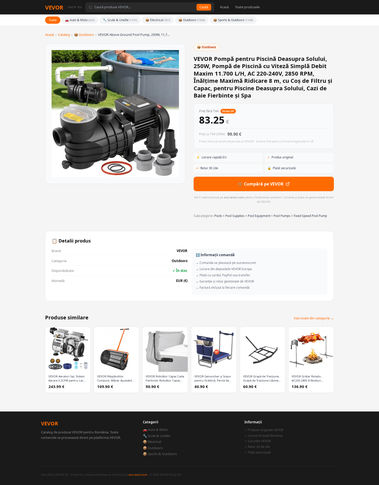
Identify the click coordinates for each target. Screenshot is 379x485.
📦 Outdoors (191, 20)
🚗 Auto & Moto (80, 20)
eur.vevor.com (138, 474)
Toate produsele (247, 7)
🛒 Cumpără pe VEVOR (261, 184)
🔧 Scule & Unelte (120, 20)
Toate (53, 20)
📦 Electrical (157, 20)
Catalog (64, 34)
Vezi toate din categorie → (314, 318)
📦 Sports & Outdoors (233, 20)
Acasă (224, 7)
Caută (204, 7)
